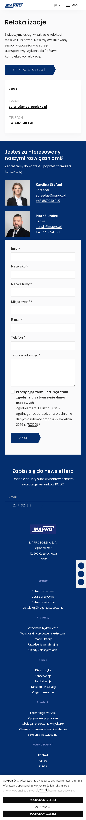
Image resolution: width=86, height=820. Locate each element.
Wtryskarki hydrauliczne (43, 628)
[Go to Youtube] (81, 574)
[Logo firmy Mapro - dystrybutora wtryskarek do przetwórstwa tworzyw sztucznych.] (14, 5)
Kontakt (43, 755)
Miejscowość (22, 302)
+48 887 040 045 (48, 201)
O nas (43, 766)
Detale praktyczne (43, 602)
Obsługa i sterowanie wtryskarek (43, 723)
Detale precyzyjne (43, 596)
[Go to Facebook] (81, 566)
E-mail (17, 319)
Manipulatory (43, 639)
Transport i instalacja (43, 687)
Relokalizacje (43, 681)
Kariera (43, 761)
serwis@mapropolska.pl (28, 106)
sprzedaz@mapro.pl (51, 195)
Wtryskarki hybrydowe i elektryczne (43, 633)
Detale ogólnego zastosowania (43, 607)
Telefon (18, 337)
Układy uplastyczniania (43, 650)
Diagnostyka (43, 670)
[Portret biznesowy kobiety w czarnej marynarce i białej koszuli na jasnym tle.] (17, 193)
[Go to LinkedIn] (81, 582)
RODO (32, 424)
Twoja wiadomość (25, 355)
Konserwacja (43, 676)
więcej (43, 789)
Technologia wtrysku (43, 713)
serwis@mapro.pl (49, 226)
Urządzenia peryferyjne (43, 644)
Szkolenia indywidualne (43, 734)
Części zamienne (43, 692)
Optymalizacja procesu (43, 718)
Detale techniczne (43, 591)
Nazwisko (19, 266)
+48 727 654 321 (48, 232)
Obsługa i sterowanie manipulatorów (43, 729)
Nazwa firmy (21, 284)
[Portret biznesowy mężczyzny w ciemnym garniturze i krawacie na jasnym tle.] (17, 224)
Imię (15, 248)
